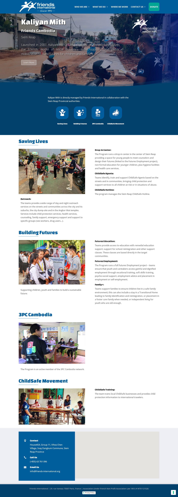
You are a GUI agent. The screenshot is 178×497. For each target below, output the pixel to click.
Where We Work (119, 6)
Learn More (28, 62)
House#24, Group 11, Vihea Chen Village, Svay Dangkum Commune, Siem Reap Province (49, 448)
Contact (34, 440)
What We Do (99, 6)
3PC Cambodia (98, 124)
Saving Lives (62, 124)
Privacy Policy (90, 493)
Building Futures (80, 124)
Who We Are (81, 6)
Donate (154, 6)
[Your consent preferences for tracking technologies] (173, 492)
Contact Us (137, 6)
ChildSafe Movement (115, 124)
